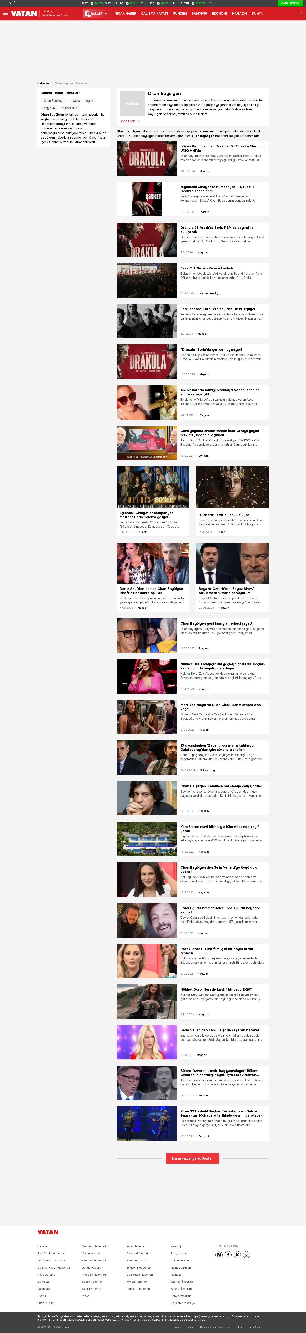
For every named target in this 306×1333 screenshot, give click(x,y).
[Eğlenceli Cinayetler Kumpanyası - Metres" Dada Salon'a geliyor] (153, 487)
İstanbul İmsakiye (182, 1281)
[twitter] (237, 1254)
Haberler (43, 83)
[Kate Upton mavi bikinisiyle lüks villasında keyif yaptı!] (147, 839)
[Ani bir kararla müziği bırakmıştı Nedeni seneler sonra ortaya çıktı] (147, 402)
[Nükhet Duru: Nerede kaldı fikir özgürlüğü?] (147, 1001)
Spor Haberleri (91, 1289)
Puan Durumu (46, 1303)
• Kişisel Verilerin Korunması (214, 1327)
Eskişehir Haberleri (139, 1267)
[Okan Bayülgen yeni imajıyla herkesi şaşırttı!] (147, 635)
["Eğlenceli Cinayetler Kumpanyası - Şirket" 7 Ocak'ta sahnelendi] (147, 199)
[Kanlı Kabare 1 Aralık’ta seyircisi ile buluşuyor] (147, 321)
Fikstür (41, 1296)
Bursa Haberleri (137, 1260)
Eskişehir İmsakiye (183, 1303)
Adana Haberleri (137, 1253)
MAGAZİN (239, 13)
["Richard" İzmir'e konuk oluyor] (232, 488)
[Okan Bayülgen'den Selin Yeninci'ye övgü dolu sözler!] (147, 879)
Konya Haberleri (137, 1281)
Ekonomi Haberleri (94, 1260)
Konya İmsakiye (181, 1296)
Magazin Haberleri (94, 1274)
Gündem (204, 455)
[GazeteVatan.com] (47, 1232)
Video (86, 1296)
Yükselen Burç (180, 1260)
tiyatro (75, 101)
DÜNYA (257, 13)
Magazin (205, 171)
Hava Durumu (46, 1274)
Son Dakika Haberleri (51, 1253)
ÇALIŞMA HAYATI (154, 13)
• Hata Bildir (253, 1327)
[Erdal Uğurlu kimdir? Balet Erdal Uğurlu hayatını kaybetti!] (147, 920)
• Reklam (238, 1327)
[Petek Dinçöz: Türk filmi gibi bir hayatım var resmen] (147, 961)
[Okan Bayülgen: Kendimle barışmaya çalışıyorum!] (147, 798)
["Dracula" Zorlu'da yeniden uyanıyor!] (147, 361)
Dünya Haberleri (92, 1267)
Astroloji (176, 1246)
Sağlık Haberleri (92, 1281)
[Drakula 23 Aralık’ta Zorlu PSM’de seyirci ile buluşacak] (147, 240)
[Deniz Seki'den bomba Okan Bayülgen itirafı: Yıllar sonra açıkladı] (153, 563)
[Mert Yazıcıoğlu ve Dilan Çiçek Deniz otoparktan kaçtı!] (147, 717)
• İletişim (190, 1327)
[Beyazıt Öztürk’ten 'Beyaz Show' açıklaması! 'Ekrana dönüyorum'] (232, 563)
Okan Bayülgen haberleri (71, 83)
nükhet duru (70, 108)
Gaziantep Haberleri (140, 1274)
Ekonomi (204, 1136)
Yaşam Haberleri (92, 1253)
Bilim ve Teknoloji (209, 293)
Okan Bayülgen (54, 101)
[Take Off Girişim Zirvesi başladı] (147, 280)
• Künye (176, 1327)
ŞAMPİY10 (199, 13)
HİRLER (94, 13)
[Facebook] (228, 1254)
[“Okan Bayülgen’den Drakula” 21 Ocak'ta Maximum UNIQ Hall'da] (147, 158)
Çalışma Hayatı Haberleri (53, 1267)
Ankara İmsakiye (182, 1289)
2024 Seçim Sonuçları (51, 1260)
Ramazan (177, 1274)
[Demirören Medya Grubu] (259, 1232)
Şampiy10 (43, 1289)
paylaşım (50, 108)
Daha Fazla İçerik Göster (192, 1158)
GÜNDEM (180, 13)
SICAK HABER (125, 13)
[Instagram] (246, 1254)
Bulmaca (43, 1281)
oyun (89, 101)
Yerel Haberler (136, 1246)
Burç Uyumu (179, 1253)
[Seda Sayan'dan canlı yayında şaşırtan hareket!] (147, 1042)
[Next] (219, 1254)
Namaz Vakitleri (181, 1267)
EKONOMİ (219, 13)
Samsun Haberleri (138, 1289)
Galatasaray (207, 770)
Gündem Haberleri (94, 1246)
